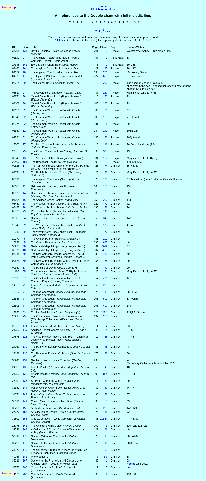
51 (106, 271)
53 (24, 267)
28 (24, 96)
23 (24, 211)
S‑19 (104, 246)
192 (105, 238)
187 (25, 460)
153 (25, 411)
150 (25, 408)
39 (24, 225)
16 (24, 68)
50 (106, 96)
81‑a (104, 373)
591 (105, 298)
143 (105, 137)
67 (24, 278)
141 (105, 130)
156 (25, 418)
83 (24, 312)
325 (105, 151)
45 (24, 238)
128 (105, 123)
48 (24, 246)
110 (25, 326)
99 (24, 316)
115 (25, 329)
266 (105, 199)
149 (25, 401)
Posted (131, 463)
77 (24, 144)
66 (106, 429)
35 (106, 68)
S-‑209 (103, 82)
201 (105, 72)
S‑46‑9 (103, 250)
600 (105, 305)
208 (105, 408)
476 (105, 231)
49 (24, 253)
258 (105, 316)
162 (25, 64)
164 (105, 329)
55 (24, 271)
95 (24, 151)
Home (103, 6)
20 (24, 82)
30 (106, 172)
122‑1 (104, 312)
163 (25, 429)
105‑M (103, 418)
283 (105, 103)
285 (105, 285)
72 (106, 203)
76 (106, 207)
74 (106, 165)
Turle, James (103, 31)
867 (105, 242)
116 (105, 443)
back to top (9, 7)
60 (106, 110)
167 (105, 92)
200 (25, 467)
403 (105, 278)
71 (24, 285)
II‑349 (104, 218)
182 (25, 456)
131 (25, 50)
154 (25, 161)
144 (25, 387)
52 (24, 110)
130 (25, 346)
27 (24, 92)
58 (106, 336)
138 (105, 186)
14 (24, 193)
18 (24, 203)
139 (25, 158)
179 (105, 225)
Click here (60, 40)
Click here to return (103, 9)
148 (105, 211)
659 (105, 76)
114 (105, 436)
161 (25, 425)
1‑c (105, 456)
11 (24, 186)
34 (24, 218)
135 (105, 260)
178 (25, 436)
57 (106, 387)
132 (105, 253)
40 (106, 267)
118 (105, 411)
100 (105, 117)
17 (24, 76)
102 (105, 449)
